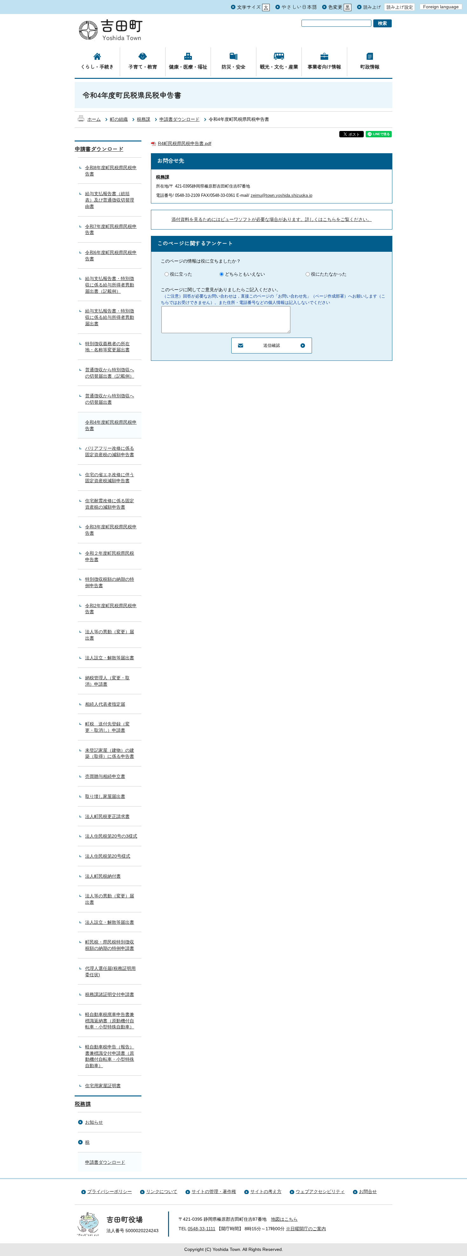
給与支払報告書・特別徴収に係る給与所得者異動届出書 (109, 317)
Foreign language (441, 6)
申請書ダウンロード (179, 119)
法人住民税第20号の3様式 (111, 836)
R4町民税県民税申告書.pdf (184, 143)
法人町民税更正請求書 (107, 816)
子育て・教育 (142, 66)
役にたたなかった (329, 274)
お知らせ (94, 1122)
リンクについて (161, 1191)
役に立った (181, 274)
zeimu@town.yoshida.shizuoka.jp (281, 195)
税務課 (143, 119)
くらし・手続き (97, 66)
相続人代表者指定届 (105, 704)
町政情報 (369, 66)
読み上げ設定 (399, 7)
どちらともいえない (245, 274)
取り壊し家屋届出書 (105, 796)
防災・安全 (233, 66)
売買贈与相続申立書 (105, 776)
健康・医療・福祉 (188, 66)
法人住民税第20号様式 (107, 856)
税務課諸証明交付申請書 (109, 994)
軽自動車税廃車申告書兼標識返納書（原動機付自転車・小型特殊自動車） (109, 1020)
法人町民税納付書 (103, 876)
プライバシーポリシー (109, 1191)
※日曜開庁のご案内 (306, 1228)
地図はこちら (284, 1219)
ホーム (94, 119)
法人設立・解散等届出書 (109, 657)
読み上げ (372, 7)
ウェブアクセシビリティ (320, 1191)
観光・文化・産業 (279, 66)
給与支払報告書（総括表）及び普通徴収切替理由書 (109, 200)
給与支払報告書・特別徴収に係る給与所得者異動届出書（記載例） (109, 284)
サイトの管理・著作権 (214, 1191)
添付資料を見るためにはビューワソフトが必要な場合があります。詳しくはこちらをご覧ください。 (272, 219)
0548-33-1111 (201, 1228)
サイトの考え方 (265, 1191)
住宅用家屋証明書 (103, 1085)
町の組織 (119, 119)
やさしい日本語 (299, 6)
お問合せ (368, 1191)
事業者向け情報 (324, 66)
